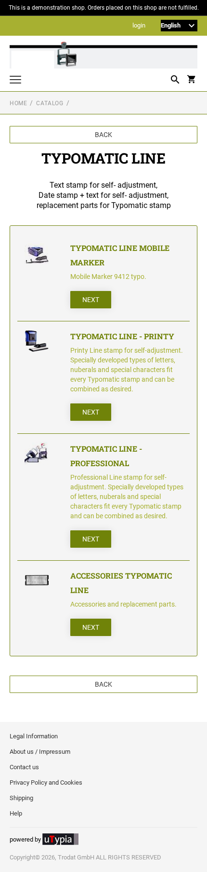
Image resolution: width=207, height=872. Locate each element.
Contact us (24, 767)
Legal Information (34, 736)
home (18, 103)
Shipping (21, 798)
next (90, 300)
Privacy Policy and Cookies (46, 782)
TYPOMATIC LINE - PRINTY (122, 336)
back (103, 134)
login (138, 26)
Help (16, 813)
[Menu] (15, 81)
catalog (49, 103)
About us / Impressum (40, 751)
